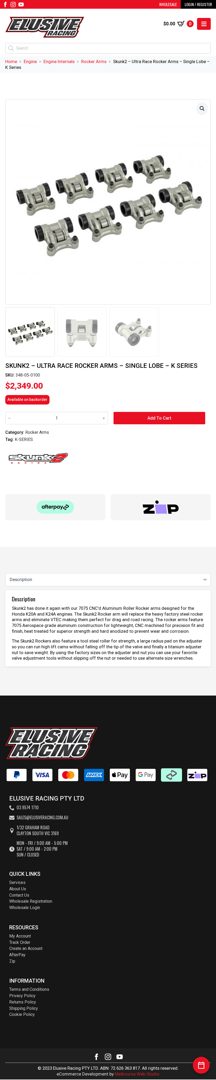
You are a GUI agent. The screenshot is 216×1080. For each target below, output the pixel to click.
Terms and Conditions (29, 989)
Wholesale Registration (30, 901)
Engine (30, 61)
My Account (20, 936)
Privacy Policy (22, 995)
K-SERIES (24, 439)
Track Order (19, 942)
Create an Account (25, 948)
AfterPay (17, 954)
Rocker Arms (93, 61)
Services (17, 882)
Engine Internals (59, 61)
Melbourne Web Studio (137, 1074)
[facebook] (5, 4)
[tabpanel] (108, 628)
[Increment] (104, 418)
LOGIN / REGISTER (198, 4)
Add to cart (159, 418)
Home (11, 61)
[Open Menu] (204, 24)
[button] (202, 108)
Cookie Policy (22, 1014)
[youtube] (21, 4)
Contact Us (19, 895)
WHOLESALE (168, 4)
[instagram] (13, 4)
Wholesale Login (24, 907)
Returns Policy (22, 1002)
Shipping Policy (23, 1008)
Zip (12, 961)
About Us (17, 888)
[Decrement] (9, 418)
